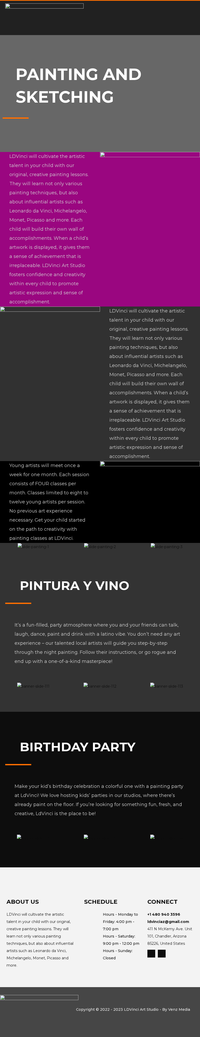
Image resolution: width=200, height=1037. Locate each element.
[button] (7, 546)
